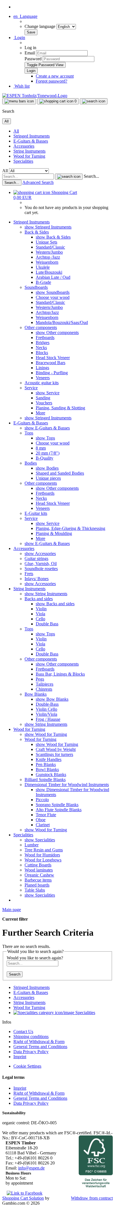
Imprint (19, 1056)
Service (31, 387)
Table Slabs (35, 890)
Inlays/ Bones (37, 578)
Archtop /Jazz (48, 257)
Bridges (42, 342)
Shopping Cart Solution (23, 1198)
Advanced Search (38, 182)
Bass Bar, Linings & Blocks (60, 674)
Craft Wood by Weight (56, 749)
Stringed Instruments (31, 136)
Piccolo (42, 799)
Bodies (31, 463)
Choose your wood (53, 297)
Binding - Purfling (52, 372)
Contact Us (23, 1031)
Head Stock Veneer (53, 357)
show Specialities (40, 839)
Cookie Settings (27, 1066)
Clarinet (43, 824)
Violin (41, 608)
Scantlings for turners (54, 754)
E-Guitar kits (36, 513)
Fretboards (45, 337)
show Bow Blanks (52, 699)
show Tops (45, 438)
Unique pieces (48, 478)
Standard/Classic (50, 247)
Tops (29, 433)
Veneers (43, 377)
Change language (40, 26)
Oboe (40, 819)
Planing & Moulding (54, 533)
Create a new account (55, 76)
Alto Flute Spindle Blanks (59, 809)
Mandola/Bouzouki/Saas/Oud (62, 322)
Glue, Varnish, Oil (41, 563)
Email (30, 53)
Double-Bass (47, 704)
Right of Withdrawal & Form (38, 1041)
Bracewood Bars (50, 362)
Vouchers (44, 402)
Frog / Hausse (48, 719)
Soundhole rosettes (41, 568)
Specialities (23, 161)
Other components (41, 327)
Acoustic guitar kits (42, 382)
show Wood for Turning (46, 734)
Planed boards (37, 885)
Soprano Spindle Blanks (57, 804)
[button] (25, 16)
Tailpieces (44, 684)
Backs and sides (39, 598)
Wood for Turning (29, 156)
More (40, 412)
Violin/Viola (46, 714)
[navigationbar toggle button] (19, 101)
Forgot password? (51, 81)
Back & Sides (37, 232)
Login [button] (19, 37)
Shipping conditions (31, 1036)
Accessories (23, 146)
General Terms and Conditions (40, 1046)
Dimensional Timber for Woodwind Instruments (67, 784)
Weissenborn (47, 262)
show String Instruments (46, 593)
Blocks (42, 352)
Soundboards (36, 287)
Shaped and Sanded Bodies (60, 473)
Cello (40, 618)
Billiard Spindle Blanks (45, 779)
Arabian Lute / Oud (53, 277)
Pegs (40, 679)
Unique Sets (46, 242)
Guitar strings (36, 558)
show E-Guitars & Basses (47, 428)
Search (14, 974)
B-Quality (44, 458)
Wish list (21, 86)
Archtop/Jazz (47, 312)
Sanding (43, 397)
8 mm (41, 448)
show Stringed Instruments (48, 227)
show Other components (57, 332)
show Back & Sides (53, 237)
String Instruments (29, 151)
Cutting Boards (38, 865)
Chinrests (44, 689)
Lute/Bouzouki (49, 272)
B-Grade (43, 282)
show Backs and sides (55, 603)
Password (33, 58)
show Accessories (40, 553)
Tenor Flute (46, 814)
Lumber (32, 844)
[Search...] (69, 177)
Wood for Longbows (43, 860)
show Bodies (47, 468)
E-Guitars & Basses (30, 141)
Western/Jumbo (49, 252)
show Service (47, 392)
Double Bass (47, 623)
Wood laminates (39, 870)
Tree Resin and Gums (44, 849)
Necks (41, 347)
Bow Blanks (36, 694)
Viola (40, 613)
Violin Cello (46, 709)
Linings (42, 367)
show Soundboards (53, 292)
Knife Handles (48, 759)
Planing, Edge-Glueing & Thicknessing (70, 528)
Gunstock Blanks (51, 774)
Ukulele (43, 267)
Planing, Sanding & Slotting (60, 407)
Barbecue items (38, 880)
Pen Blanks (46, 764)
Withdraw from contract (92, 1198)
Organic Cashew (39, 875)
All (16, 131)
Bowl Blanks (47, 769)
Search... (91, 176)
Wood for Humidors (42, 854)
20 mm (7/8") (47, 453)
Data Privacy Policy (31, 1051)
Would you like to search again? (35, 957)
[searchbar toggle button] (93, 101)
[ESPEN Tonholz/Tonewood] (34, 95)
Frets (29, 573)
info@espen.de (31, 1168)
